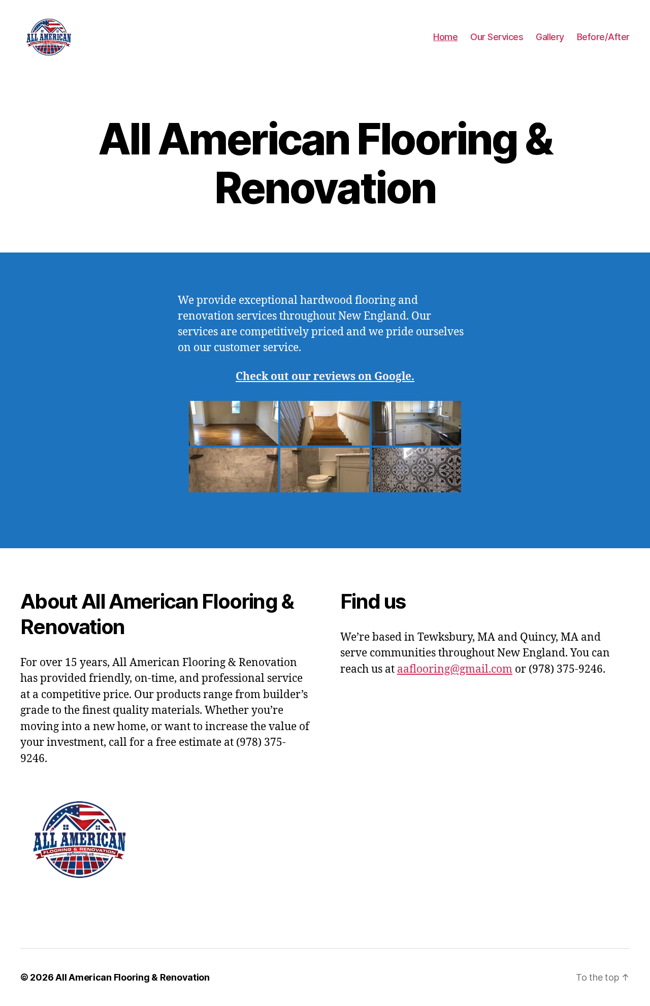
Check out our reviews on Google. (325, 377)
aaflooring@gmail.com (454, 669)
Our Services (496, 37)
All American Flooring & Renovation (132, 977)
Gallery (550, 37)
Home (445, 37)
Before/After (603, 37)
